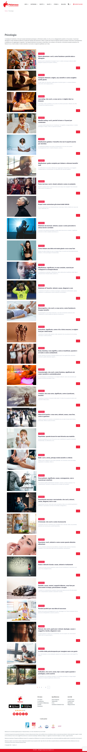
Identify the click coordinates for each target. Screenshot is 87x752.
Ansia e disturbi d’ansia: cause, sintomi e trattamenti (55, 564)
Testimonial (54, 701)
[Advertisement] (43, 23)
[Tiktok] (26, 714)
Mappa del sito (71, 704)
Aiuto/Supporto (55, 699)
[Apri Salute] (51, 4)
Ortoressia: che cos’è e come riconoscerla (52, 522)
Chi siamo (39, 699)
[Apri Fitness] (58, 4)
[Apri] (70, 4)
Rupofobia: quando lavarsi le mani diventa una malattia (56, 436)
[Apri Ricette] (44, 4)
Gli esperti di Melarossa (43, 703)
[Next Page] (48, 687)
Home (6, 11)
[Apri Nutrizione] (36, 4)
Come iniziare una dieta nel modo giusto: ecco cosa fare (56, 248)
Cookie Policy (71, 701)
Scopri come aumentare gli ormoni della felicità (53, 204)
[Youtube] (20, 714)
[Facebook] (14, 714)
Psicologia (41, 53)
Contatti (39, 704)
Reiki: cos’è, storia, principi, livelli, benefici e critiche (55, 458)
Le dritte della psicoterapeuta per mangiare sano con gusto (57, 651)
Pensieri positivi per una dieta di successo (52, 608)
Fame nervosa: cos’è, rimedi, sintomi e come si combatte (57, 184)
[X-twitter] (23, 714)
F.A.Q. (53, 703)
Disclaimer (40, 706)
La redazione (40, 701)
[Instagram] (17, 714)
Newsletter (70, 703)
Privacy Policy (71, 699)
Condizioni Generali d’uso (58, 704)
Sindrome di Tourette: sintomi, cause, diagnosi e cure (55, 288)
